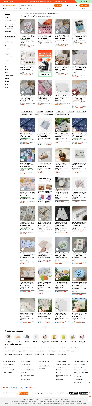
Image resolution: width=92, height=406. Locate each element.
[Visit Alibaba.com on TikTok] (89, 382)
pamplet (37, 114)
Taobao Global (52, 399)
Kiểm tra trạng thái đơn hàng (80, 369)
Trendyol (61, 399)
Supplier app (39, 393)
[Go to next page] (65, 327)
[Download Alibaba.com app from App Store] (73, 393)
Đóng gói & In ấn (28, 13)
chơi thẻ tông (40, 111)
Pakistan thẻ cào (61, 111)
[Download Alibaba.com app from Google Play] (84, 393)
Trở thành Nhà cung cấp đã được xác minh (81, 373)
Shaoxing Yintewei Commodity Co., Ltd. (45, 171)
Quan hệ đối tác (77, 376)
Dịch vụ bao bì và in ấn (39, 13)
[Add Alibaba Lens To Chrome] (23, 393)
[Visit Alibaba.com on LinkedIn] (78, 382)
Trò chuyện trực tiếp (60, 367)
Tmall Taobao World (39, 399)
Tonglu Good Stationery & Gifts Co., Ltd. (62, 171)
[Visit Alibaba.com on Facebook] (75, 382)
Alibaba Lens (9, 393)
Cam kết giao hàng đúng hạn (27, 369)
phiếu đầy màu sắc (40, 354)
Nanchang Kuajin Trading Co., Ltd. (45, 229)
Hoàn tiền (58, 372)
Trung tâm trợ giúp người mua (63, 364)
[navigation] (11, 170)
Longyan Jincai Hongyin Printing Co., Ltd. (27, 103)
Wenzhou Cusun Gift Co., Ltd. (26, 172)
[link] (90, 392)
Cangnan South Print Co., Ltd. (26, 73)
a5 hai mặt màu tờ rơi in (11, 351)
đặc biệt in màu (79, 347)
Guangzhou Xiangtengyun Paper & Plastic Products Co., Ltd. (79, 142)
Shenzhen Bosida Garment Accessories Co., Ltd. (79, 171)
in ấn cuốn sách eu (82, 111)
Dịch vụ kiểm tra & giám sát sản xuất (28, 376)
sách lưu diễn (71, 111)
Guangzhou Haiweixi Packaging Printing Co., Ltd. (27, 142)
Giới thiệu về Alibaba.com (9, 361)
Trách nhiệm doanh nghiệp (9, 369)
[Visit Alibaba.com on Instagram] (84, 382)
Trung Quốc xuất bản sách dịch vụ (38, 351)
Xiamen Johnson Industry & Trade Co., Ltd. (79, 42)
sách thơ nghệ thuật (68, 347)
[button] (52, 5)
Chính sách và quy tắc (25, 379)
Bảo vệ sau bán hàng (25, 372)
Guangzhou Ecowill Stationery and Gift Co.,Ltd (45, 42)
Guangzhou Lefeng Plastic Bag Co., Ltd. (79, 106)
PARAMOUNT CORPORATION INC (62, 103)
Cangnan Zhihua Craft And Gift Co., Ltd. (62, 141)
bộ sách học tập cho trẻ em (27, 111)
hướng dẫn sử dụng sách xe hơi (32, 347)
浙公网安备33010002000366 (69, 403)
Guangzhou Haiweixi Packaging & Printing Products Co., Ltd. (27, 201)
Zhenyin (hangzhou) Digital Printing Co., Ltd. (45, 143)
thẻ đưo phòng (29, 354)
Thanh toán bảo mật (25, 364)
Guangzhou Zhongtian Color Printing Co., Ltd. (79, 200)
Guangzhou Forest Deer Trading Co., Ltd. (79, 75)
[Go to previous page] (42, 327)
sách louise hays (52, 351)
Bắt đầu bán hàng (78, 367)
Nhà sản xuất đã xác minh (44, 365)
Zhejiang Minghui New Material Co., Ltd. (62, 200)
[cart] (72, 5)
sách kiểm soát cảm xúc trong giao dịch (14, 354)
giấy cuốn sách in (51, 354)
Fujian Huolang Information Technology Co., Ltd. (62, 44)
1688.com (31, 399)
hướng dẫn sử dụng (63, 354)
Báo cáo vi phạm (60, 379)
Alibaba (21, 13)
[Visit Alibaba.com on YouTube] (86, 382)
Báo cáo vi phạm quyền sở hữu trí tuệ (63, 376)
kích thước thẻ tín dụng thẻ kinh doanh (14, 347)
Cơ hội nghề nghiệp (7, 372)
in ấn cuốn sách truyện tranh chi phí (67, 351)
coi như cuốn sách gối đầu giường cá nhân (51, 347)
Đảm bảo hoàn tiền (25, 367)
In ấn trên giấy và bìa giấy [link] (52, 13)
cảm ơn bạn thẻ (50, 111)
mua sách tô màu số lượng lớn (63, 114)
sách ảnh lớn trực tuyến (27, 114)
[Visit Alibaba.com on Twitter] (81, 382)
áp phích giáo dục (23, 351)
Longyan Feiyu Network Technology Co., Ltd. (45, 103)
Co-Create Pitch (6, 367)
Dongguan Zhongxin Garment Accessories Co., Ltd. (62, 230)
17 (62, 327)
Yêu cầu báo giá (42, 368)
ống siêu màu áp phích (48, 114)
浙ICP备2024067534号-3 (82, 403)
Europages (66, 399)
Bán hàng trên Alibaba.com (80, 364)
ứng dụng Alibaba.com (62, 393)
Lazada (46, 399)
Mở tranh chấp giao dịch (61, 369)
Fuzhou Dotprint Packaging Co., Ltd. (27, 45)
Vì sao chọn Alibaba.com (8, 364)
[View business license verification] (59, 404)
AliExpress (25, 399)
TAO (57, 399)
